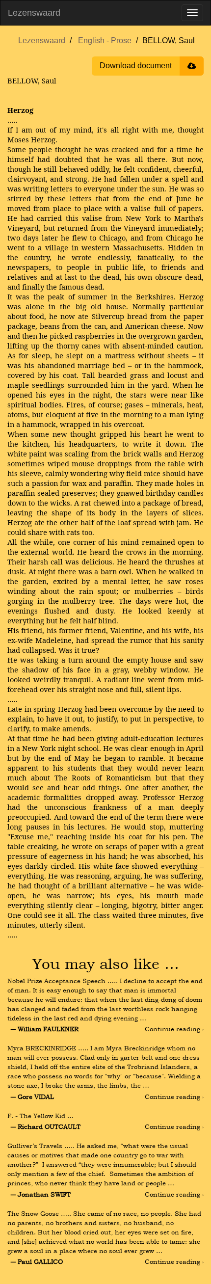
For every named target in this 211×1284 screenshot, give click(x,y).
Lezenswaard (34, 13)
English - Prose (105, 40)
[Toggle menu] (192, 12)
